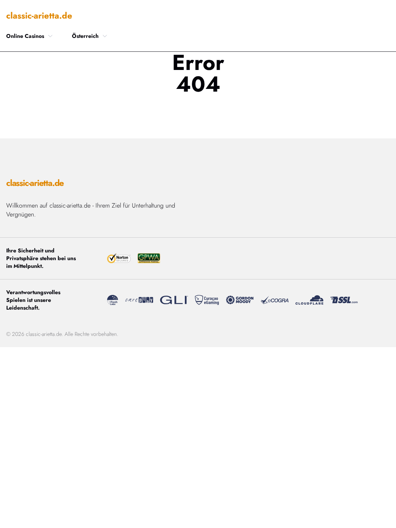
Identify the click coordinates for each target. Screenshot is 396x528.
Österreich (85, 36)
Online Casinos (25, 36)
